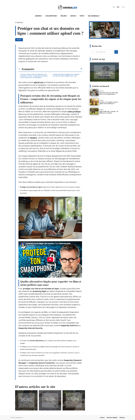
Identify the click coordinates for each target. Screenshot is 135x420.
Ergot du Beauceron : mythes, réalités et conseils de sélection (26, 399)
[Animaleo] (67, 7)
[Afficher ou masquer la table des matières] (58, 69)
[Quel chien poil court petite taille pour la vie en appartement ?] (94, 92)
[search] (114, 7)
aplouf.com (39, 82)
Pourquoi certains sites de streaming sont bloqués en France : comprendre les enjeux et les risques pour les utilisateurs (34, 75)
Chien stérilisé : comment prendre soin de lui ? (50, 399)
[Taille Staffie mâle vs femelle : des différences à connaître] (94, 111)
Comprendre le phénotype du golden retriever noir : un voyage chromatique (104, 73)
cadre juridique (74, 111)
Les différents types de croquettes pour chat (74, 399)
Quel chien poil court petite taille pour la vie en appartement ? (109, 93)
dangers (33, 138)
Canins (26, 396)
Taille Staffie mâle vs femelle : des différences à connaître (109, 112)
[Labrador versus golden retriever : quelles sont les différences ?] (94, 102)
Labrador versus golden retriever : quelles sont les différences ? (109, 102)
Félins (19, 39)
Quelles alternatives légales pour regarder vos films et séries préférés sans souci (66, 75)
